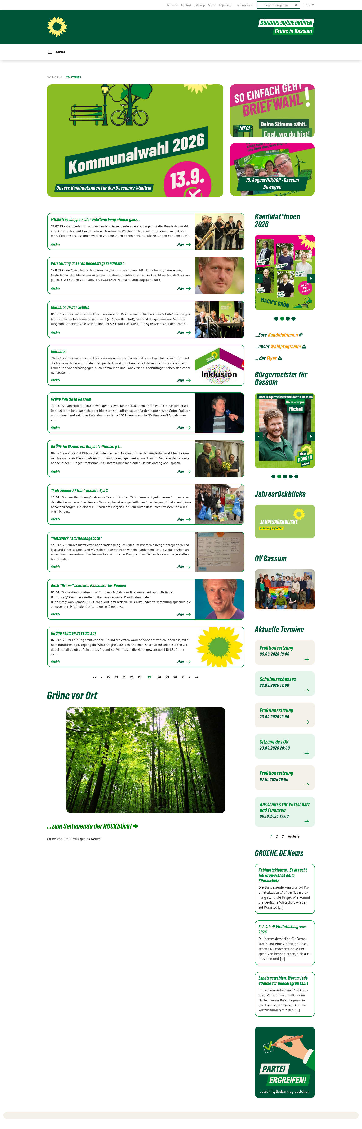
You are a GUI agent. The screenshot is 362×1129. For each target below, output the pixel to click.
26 (139, 677)
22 (108, 677)
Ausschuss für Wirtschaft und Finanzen (285, 807)
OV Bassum (55, 77)
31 (183, 677)
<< (94, 677)
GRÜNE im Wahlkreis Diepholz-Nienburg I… (86, 446)
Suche (212, 5)
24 (124, 677)
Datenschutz (244, 5)
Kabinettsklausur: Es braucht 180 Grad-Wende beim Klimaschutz (283, 875)
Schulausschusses (278, 679)
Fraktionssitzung (276, 648)
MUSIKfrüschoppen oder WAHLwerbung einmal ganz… (95, 219)
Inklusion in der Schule (70, 307)
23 (116, 677)
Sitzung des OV (274, 742)
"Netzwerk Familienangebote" (76, 538)
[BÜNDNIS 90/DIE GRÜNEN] (57, 27)
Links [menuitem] (306, 5)
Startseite (172, 5)
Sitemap (200, 5)
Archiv (55, 244)
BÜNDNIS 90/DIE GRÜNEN (286, 22)
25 (131, 677)
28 (159, 677)
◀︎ (259, 278)
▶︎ (311, 278)
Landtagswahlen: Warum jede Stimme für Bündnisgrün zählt (283, 981)
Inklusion (59, 351)
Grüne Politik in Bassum (71, 399)
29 (167, 677)
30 (175, 677)
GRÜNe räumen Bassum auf (73, 633)
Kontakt (186, 5)
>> (197, 677)
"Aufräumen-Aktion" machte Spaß (79, 490)
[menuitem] (172, 5)
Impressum (226, 5)
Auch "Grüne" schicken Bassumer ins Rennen (88, 585)
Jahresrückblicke (280, 493)
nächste (293, 836)
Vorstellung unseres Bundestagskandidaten (88, 263)
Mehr (180, 244)
